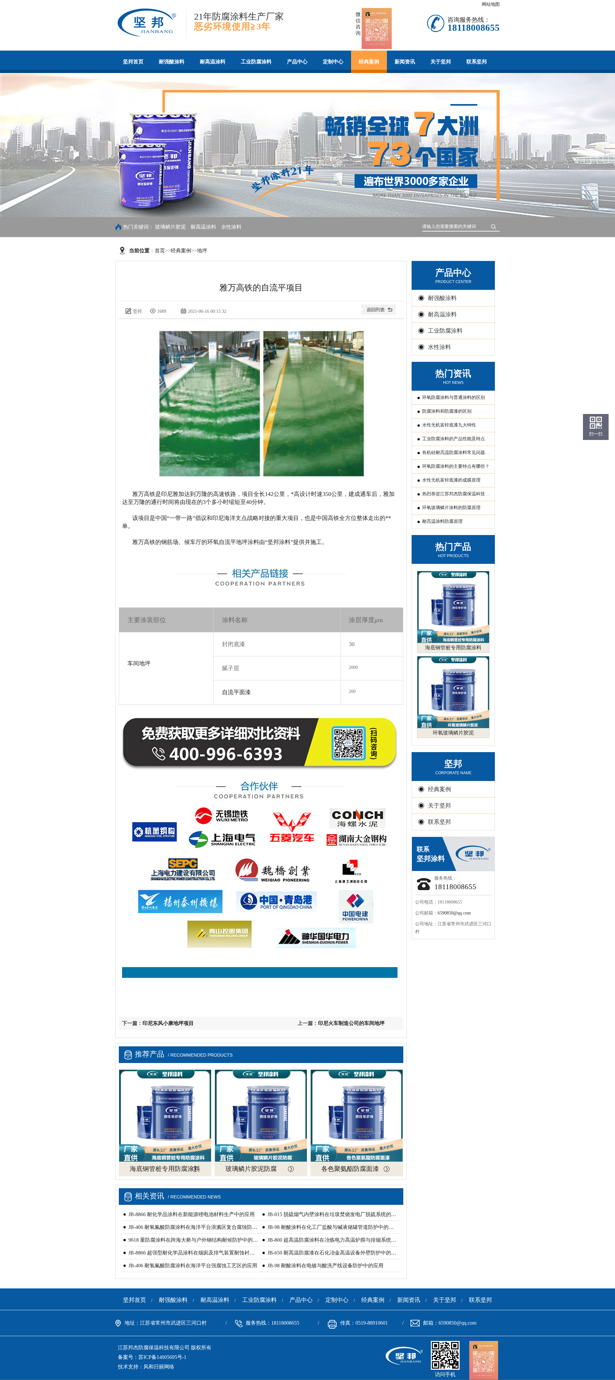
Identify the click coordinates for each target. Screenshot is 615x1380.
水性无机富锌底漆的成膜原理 (451, 480)
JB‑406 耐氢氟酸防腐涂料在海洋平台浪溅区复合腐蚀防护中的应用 (203, 1227)
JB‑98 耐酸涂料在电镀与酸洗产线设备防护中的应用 (325, 1265)
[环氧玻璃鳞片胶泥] (453, 692)
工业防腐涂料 (256, 61)
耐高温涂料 (213, 61)
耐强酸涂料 (171, 61)
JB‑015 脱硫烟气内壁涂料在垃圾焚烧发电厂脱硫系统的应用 (334, 1214)
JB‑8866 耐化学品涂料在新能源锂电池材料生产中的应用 (191, 1214)
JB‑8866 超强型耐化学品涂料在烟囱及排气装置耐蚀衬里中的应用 (201, 1252)
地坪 (202, 250)
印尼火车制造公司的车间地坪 (351, 1023)
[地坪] (379, 312)
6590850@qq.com (454, 913)
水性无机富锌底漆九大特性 (449, 425)
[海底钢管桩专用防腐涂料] (165, 1116)
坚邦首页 (133, 61)
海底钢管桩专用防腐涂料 (165, 1168)
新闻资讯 (405, 61)
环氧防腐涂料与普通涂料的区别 (453, 397)
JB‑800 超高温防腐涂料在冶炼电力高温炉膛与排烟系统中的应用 (339, 1240)
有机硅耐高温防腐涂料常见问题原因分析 (455, 454)
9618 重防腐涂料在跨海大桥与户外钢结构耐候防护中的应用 (195, 1240)
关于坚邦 (440, 61)
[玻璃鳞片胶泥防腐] (261, 1116)
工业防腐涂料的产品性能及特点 (453, 438)
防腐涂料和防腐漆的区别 (447, 411)
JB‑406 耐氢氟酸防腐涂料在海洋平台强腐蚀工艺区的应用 (192, 1265)
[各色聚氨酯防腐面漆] (357, 1116)
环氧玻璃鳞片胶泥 (453, 732)
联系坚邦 (476, 61)
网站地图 (491, 4)
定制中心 (333, 61)
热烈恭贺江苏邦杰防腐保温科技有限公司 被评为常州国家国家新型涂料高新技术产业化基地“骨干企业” (456, 496)
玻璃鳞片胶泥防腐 (251, 1168)
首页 (160, 250)
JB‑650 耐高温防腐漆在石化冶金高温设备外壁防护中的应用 (334, 1252)
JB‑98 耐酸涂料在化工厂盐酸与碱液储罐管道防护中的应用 (333, 1227)
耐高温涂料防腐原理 (442, 521)
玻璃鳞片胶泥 (170, 227)
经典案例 (369, 61)
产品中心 (297, 61)
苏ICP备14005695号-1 (162, 1357)
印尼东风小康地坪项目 (168, 1023)
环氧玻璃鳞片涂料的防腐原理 (451, 507)
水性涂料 (231, 227)
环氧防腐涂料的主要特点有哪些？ (455, 466)
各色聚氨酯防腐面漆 (350, 1168)
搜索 (494, 226)
